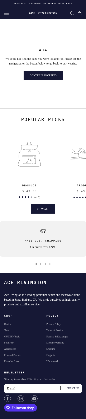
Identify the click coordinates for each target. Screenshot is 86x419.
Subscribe (73, 388)
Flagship (50, 355)
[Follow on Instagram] (21, 399)
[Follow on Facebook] (7, 399)
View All (43, 209)
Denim (7, 324)
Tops (6, 330)
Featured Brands (12, 355)
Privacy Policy (53, 324)
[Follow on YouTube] (34, 399)
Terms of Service (54, 330)
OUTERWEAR (12, 336)
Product (29, 185)
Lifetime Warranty (55, 342)
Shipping (50, 348)
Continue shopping (43, 75)
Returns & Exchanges (57, 336)
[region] (43, 239)
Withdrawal (52, 361)
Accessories (10, 348)
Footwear (9, 342)
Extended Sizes (11, 361)
